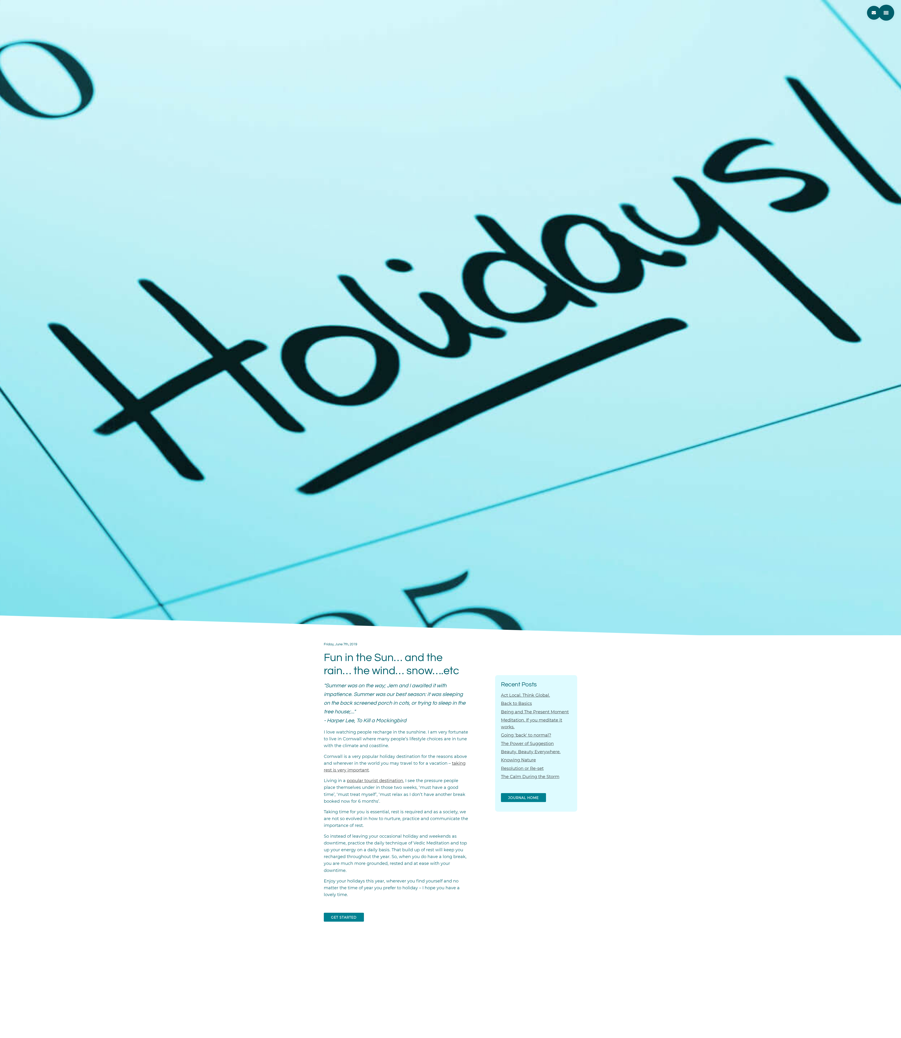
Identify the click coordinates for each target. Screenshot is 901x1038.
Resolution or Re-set (522, 768)
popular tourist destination (375, 780)
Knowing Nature (518, 760)
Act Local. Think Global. (525, 695)
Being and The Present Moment (535, 712)
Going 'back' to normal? (526, 735)
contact (874, 13)
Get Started (344, 917)
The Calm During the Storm (530, 776)
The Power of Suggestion (527, 743)
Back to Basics (516, 703)
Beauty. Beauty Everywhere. (531, 751)
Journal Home (523, 798)
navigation (886, 13)
